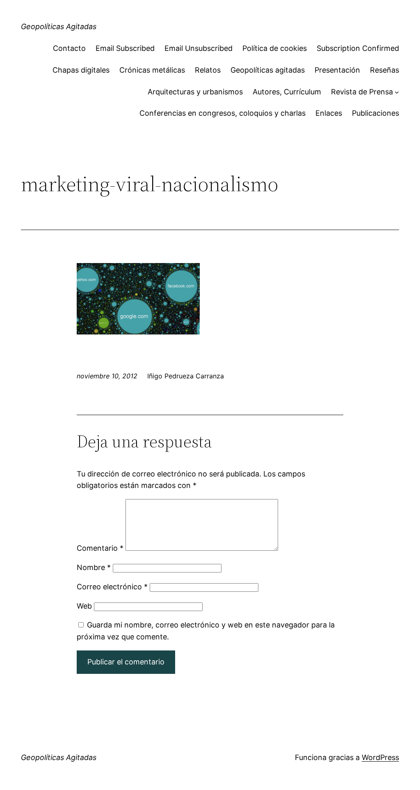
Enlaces (328, 113)
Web (84, 606)
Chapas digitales (81, 70)
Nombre (94, 567)
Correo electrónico (112, 586)
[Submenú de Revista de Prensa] (397, 92)
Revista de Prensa (362, 91)
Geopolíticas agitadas (268, 70)
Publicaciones (375, 113)
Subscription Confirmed (358, 48)
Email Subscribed (125, 48)
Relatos (208, 70)
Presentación (337, 70)
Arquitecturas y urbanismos (195, 91)
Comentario (100, 548)
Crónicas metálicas (152, 70)
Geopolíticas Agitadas (58, 26)
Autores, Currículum (287, 91)
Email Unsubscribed (198, 48)
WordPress (380, 757)
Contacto (69, 48)
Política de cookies (274, 48)
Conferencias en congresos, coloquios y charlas (222, 113)
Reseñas (384, 70)
